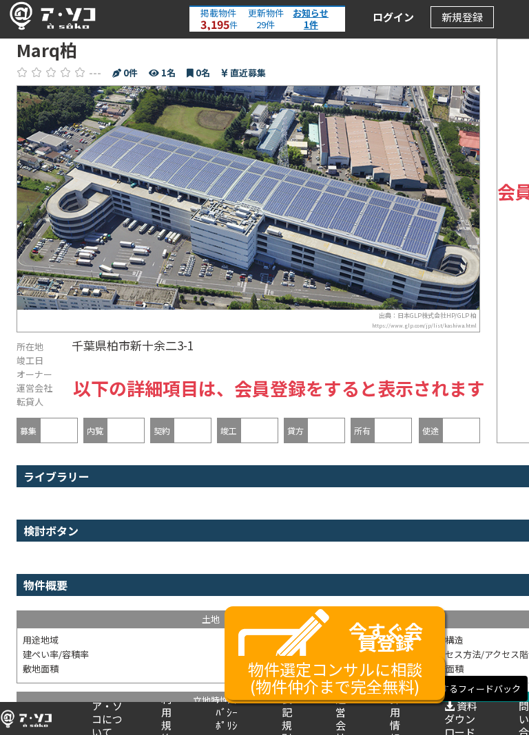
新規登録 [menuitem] (462, 17)
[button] (49, 16)
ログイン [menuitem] (393, 17)
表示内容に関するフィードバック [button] (453, 688)
